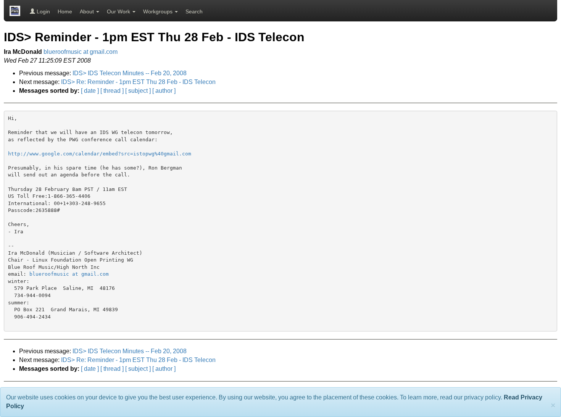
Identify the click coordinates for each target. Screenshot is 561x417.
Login (42, 11)
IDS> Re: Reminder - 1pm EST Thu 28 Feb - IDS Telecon (138, 82)
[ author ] (164, 90)
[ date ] (90, 90)
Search (194, 11)
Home (65, 11)
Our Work (119, 11)
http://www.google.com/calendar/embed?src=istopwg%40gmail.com (99, 154)
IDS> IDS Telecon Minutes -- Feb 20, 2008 (130, 73)
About (87, 11)
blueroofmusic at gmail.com (81, 51)
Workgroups (158, 11)
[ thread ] (112, 90)
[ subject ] (138, 90)
